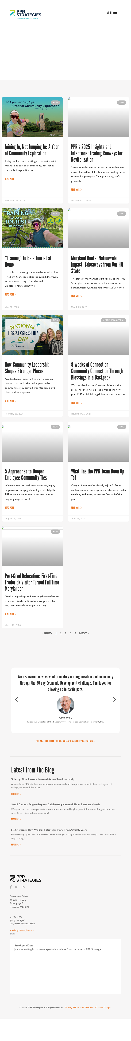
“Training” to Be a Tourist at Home (28, 262)
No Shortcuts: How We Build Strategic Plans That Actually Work (49, 829)
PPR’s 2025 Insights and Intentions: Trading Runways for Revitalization (97, 153)
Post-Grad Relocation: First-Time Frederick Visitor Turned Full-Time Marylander (32, 582)
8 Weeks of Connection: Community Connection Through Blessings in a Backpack (97, 371)
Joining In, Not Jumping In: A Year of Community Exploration (32, 150)
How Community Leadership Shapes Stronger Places (27, 368)
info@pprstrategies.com (22, 930)
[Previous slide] (16, 700)
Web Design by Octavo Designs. (96, 1007)
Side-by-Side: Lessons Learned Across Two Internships (43, 779)
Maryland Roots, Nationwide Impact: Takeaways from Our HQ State (97, 265)
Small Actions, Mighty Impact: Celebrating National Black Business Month (55, 804)
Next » (84, 633)
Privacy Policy (72, 1007)
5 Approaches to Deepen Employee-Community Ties (26, 475)
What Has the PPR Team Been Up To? (97, 475)
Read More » (10, 179)
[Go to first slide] (114, 700)
